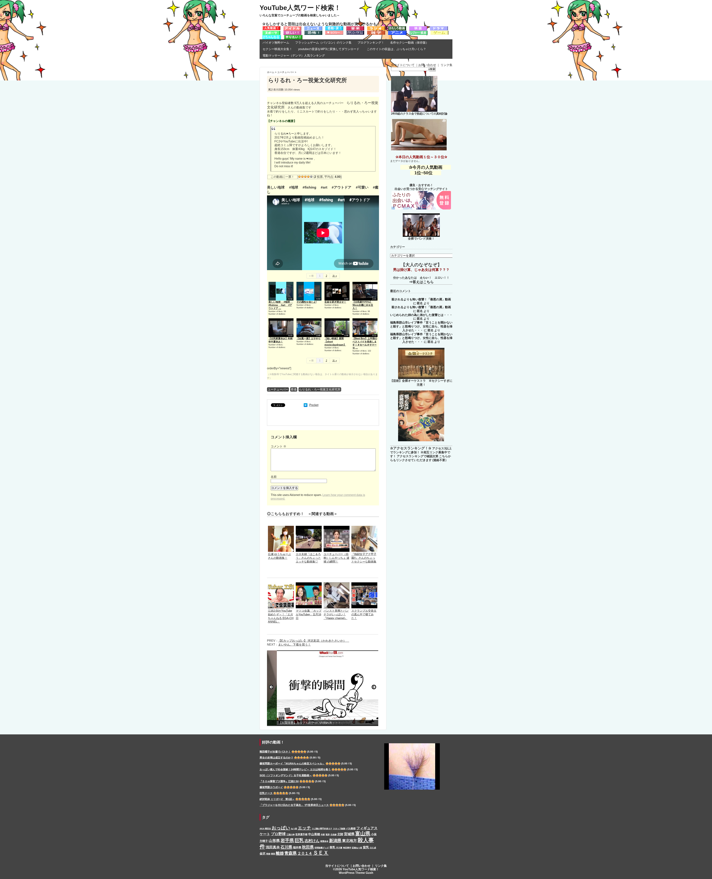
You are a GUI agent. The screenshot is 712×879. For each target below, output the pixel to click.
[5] (311, 176)
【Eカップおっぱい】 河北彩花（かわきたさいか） (313, 640)
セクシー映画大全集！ (277, 49)
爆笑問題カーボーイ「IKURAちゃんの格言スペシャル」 (292, 763)
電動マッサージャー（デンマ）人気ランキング (294, 55)
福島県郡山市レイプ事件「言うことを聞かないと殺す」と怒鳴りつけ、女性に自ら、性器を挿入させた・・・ (421, 326)
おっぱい (281, 827)
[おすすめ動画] (271, 27)
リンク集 (446, 65)
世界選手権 (301, 834)
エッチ (304, 827)
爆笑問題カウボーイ (271, 787)
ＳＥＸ (321, 853)
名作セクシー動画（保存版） (409, 42)
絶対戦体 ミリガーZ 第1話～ (277, 799)
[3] (305, 176)
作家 (323, 834)
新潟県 (335, 840)
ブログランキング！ (370, 42)
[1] (299, 176)
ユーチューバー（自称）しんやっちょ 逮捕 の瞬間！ (336, 558)
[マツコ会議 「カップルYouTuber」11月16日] (309, 584)
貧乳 (366, 847)
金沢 (263, 853)
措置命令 (324, 841)
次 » (334, 275)
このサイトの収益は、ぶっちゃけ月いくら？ (398, 49)
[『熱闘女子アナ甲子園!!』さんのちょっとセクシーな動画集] (364, 527)
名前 (274, 476)
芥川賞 (339, 848)
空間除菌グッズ (321, 848)
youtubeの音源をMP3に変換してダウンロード (328, 49)
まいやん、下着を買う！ (294, 644)
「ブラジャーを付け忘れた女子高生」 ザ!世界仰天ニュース (294, 805)
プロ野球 (278, 834)
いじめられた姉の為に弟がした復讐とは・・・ (421, 314)
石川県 (286, 847)
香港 (294, 389)
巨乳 (299, 840)
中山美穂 (314, 834)
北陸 (340, 834)
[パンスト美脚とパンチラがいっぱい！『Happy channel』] (337, 584)
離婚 (280, 853)
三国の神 (290, 834)
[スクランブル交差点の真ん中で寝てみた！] (364, 584)
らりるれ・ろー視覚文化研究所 (320, 389)
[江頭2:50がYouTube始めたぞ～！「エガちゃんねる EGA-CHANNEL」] (281, 584)
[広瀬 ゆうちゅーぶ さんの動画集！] (281, 527)
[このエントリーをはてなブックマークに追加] (305, 405)
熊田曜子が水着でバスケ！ (275, 751)
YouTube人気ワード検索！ (300, 7)
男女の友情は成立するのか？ (276, 757)
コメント (278, 446)
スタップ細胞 (339, 828)
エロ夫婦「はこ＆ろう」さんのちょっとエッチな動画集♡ (308, 558)
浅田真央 (273, 847)
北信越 (333, 834)
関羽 (273, 854)
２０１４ (304, 853)
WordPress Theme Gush (356, 872)
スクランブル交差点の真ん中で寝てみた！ (363, 614)
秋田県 (308, 847)
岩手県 (287, 840)
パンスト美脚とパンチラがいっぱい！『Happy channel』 (336, 614)
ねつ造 (294, 828)
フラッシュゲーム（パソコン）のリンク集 (323, 42)
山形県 (274, 841)
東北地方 (349, 841)
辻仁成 (373, 848)
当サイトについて (403, 65)
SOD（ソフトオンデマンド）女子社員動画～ (286, 775)
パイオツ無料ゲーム (276, 42)
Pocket (313, 405)
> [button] (373, 687)
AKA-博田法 (265, 828)
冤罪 (328, 834)
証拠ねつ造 (357, 848)
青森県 (290, 853)
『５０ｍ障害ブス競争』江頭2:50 (279, 781)
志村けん (312, 841)
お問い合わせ (427, 65)
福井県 (297, 847)
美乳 (332, 847)
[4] (308, 176)
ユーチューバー (278, 389)
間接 (268, 854)
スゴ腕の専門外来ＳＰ (322, 828)
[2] (302, 176)
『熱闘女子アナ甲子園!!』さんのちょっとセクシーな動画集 (363, 558)
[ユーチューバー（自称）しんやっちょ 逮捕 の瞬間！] (337, 527)
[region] (322, 688)
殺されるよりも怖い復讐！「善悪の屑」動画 (421, 299)
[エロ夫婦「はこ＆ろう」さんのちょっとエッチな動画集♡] (309, 527)
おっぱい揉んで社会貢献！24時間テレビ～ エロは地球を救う (295, 769)
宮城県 (349, 834)
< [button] (271, 687)
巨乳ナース (266, 793)
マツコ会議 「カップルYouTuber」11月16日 (309, 614)
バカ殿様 (351, 828)
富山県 (362, 833)
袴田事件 (347, 848)
